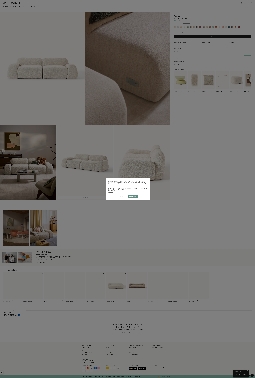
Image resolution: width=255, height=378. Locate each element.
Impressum (110, 192)
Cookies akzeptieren (133, 196)
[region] (128, 189)
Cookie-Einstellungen (122, 196)
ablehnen (131, 188)
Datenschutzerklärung (112, 190)
